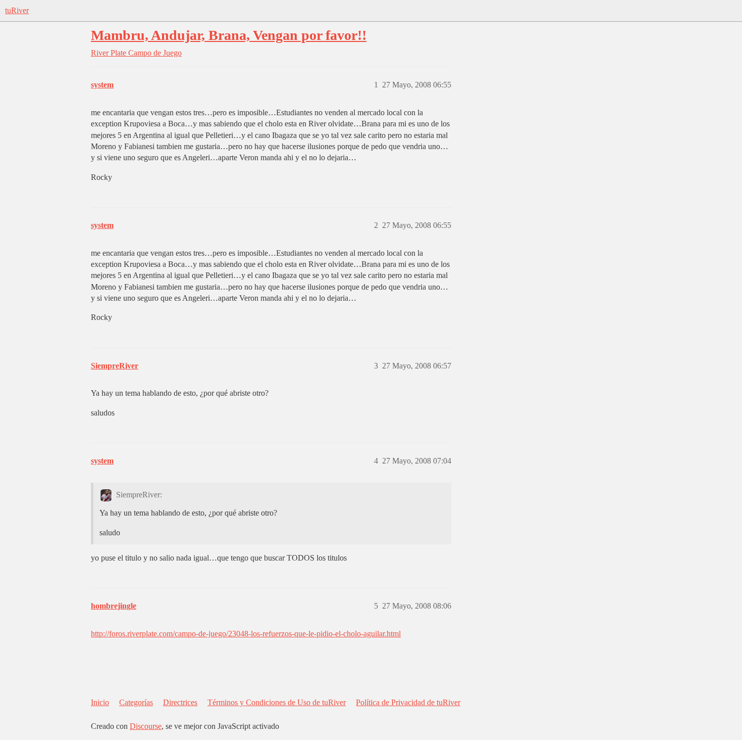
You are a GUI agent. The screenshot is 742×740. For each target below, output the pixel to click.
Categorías (136, 702)
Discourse (146, 726)
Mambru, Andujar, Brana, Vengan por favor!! (228, 35)
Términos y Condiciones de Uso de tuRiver (276, 702)
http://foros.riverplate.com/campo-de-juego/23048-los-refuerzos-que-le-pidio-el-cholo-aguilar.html (246, 633)
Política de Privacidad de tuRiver (408, 702)
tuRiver (17, 10)
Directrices (180, 702)
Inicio (100, 702)
